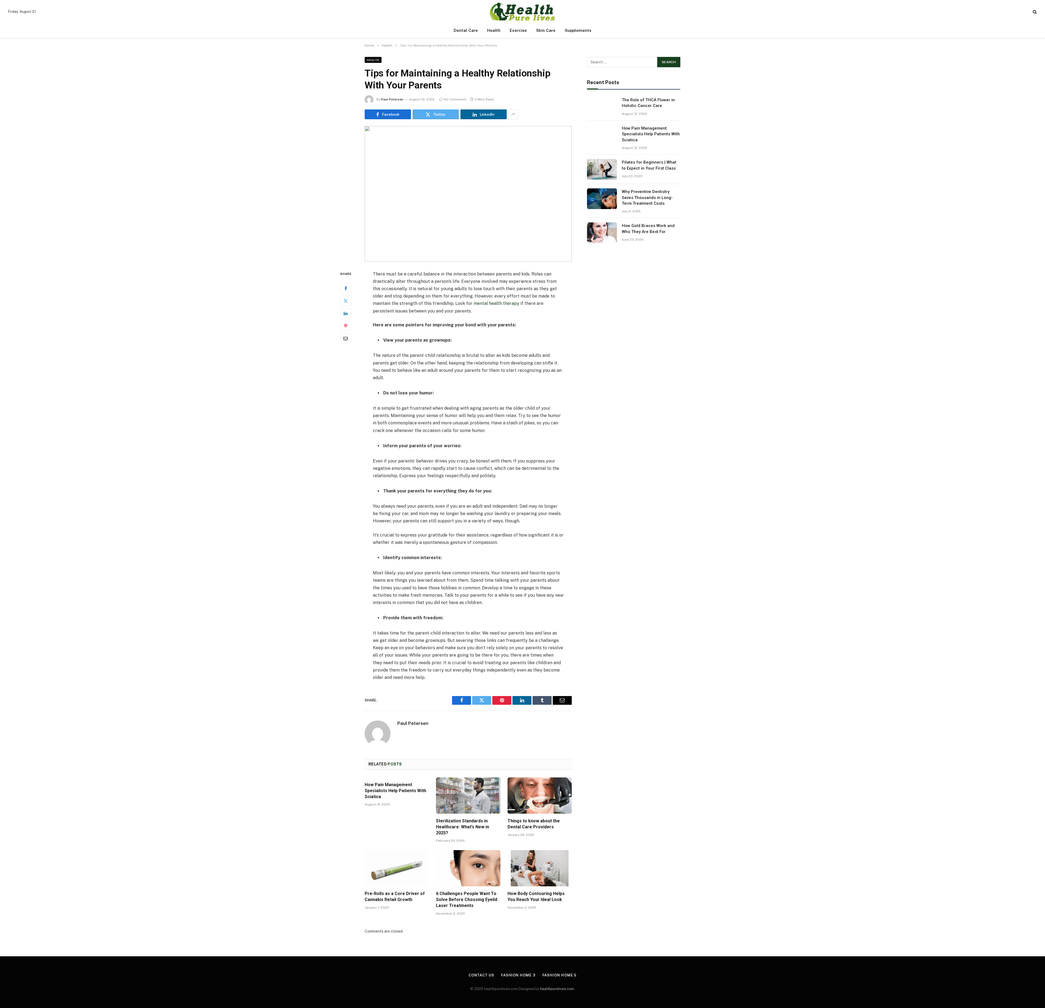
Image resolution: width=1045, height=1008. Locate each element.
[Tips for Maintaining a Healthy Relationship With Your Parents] (468, 194)
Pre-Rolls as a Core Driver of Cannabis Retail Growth (395, 896)
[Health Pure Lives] (522, 11)
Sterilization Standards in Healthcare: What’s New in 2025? (462, 826)
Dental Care (466, 30)
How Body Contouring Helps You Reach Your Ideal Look (536, 896)
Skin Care (545, 30)
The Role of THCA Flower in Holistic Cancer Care (648, 102)
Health (493, 30)
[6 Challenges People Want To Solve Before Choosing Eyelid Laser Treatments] (468, 868)
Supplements (578, 30)
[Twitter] (345, 300)
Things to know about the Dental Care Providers (534, 823)
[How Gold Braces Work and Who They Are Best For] (602, 232)
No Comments (455, 99)
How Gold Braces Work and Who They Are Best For (648, 228)
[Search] (1034, 11)
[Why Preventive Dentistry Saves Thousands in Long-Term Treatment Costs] (602, 198)
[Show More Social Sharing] (513, 114)
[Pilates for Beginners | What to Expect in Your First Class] (602, 169)
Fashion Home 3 (518, 975)
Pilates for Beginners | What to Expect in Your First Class (649, 165)
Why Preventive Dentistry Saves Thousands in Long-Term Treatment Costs (647, 197)
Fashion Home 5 (559, 975)
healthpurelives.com (557, 989)
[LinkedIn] (345, 313)
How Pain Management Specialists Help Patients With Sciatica (395, 790)
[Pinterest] (345, 325)
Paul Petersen (392, 99)
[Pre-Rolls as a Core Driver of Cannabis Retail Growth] (397, 868)
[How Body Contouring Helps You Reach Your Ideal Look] (540, 868)
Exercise (518, 30)
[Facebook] (345, 288)
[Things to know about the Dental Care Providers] (540, 795)
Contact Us (481, 975)
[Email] (345, 338)
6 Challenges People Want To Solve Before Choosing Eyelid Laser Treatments (466, 899)
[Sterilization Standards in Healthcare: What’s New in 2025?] (468, 795)
